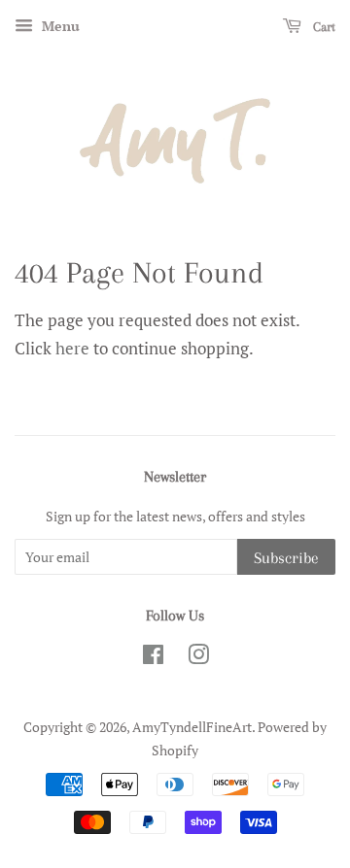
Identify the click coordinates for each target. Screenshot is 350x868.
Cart (322, 26)
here (72, 348)
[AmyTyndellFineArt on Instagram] (198, 658)
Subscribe (286, 558)
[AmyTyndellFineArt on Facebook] (153, 658)
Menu (59, 26)
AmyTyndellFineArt (192, 727)
